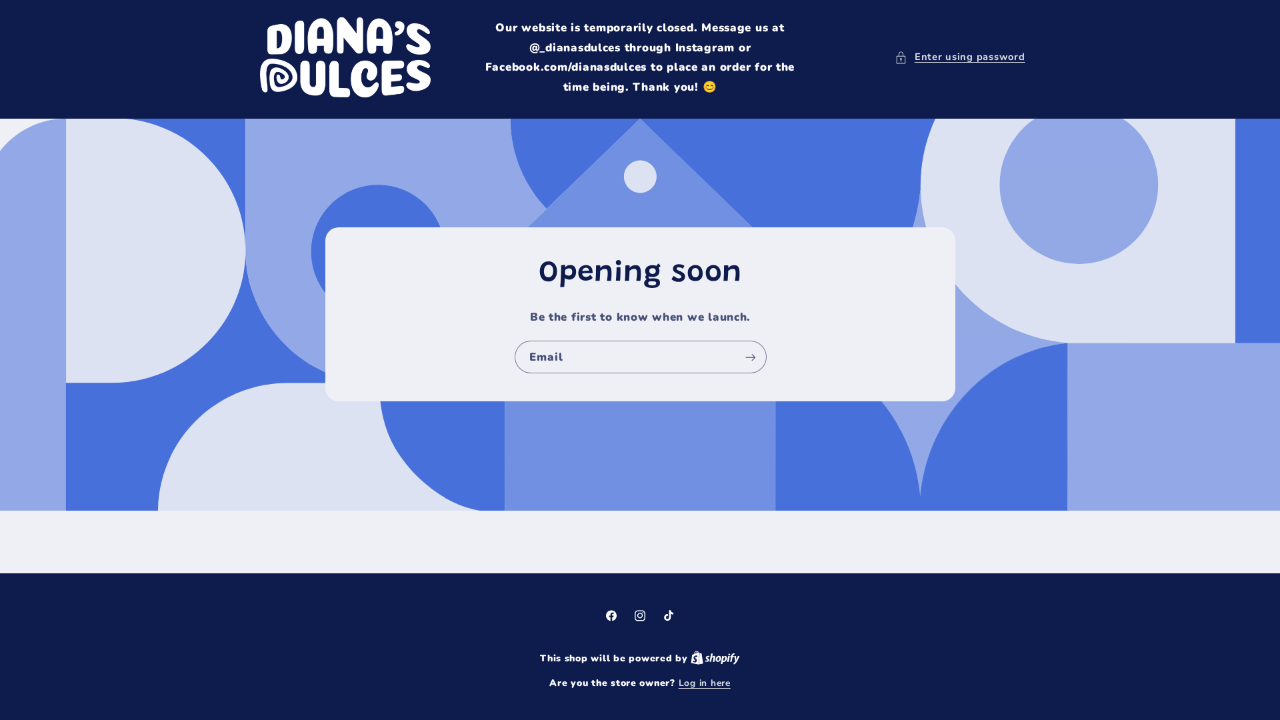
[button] (960, 57)
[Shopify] (715, 658)
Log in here (705, 683)
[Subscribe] (750, 357)
